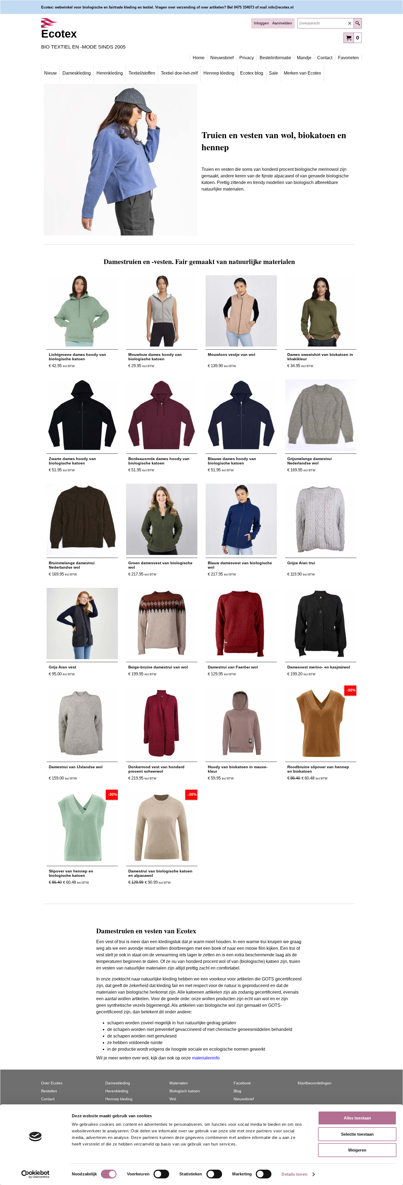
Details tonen (294, 1174)
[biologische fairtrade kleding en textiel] (89, 23)
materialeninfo (206, 1058)
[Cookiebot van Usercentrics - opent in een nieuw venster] (35, 1174)
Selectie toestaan (357, 1134)
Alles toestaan (357, 1118)
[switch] (161, 1174)
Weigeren (357, 1150)
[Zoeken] (358, 23)
